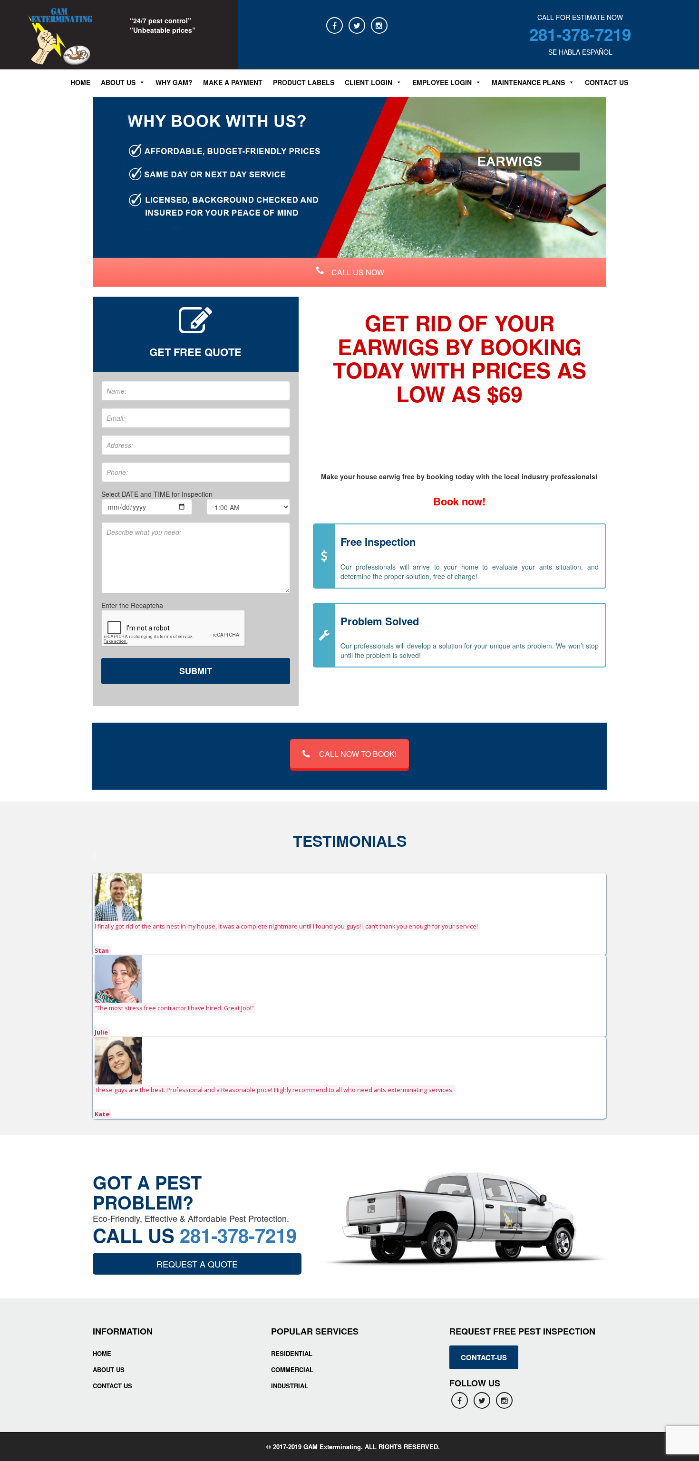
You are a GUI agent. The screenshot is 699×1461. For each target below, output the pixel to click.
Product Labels (303, 82)
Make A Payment (232, 82)
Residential (291, 1353)
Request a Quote (197, 1264)
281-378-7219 (580, 34)
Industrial (289, 1385)
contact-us (484, 1357)
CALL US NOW (357, 272)
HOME (102, 1353)
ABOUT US (118, 82)
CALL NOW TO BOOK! (358, 753)
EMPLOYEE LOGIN (442, 82)
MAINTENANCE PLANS (528, 82)
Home (80, 82)
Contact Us (606, 82)
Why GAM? (174, 82)
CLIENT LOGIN (368, 82)
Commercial (292, 1369)
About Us (109, 1369)
